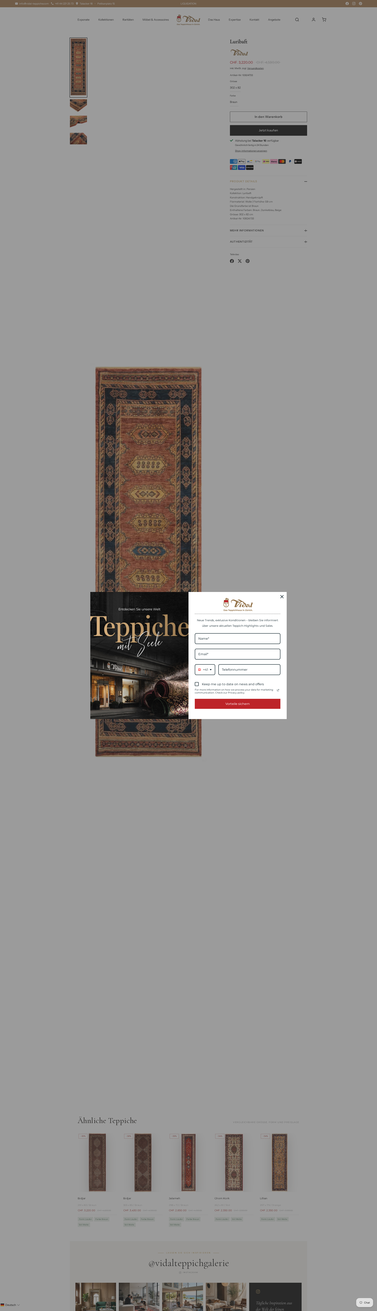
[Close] (282, 596)
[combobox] (205, 669)
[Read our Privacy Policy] (278, 690)
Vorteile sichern (237, 704)
